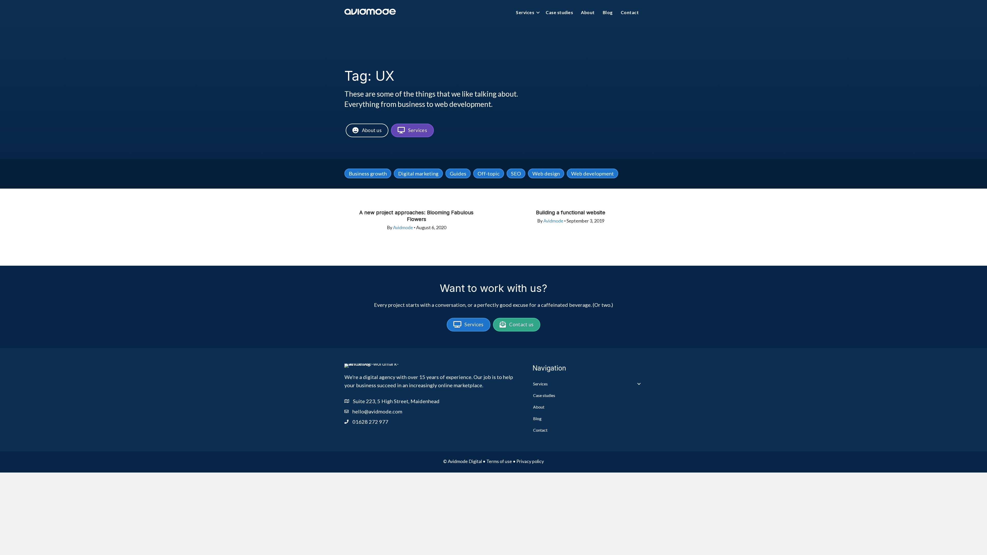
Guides (458, 173)
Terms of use (499, 461)
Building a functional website (570, 212)
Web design (546, 173)
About (588, 12)
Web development (592, 173)
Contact (630, 12)
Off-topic (489, 173)
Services (525, 12)
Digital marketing (418, 173)
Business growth (368, 173)
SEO (516, 173)
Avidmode (403, 227)
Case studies (559, 12)
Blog (608, 12)
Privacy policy (530, 461)
